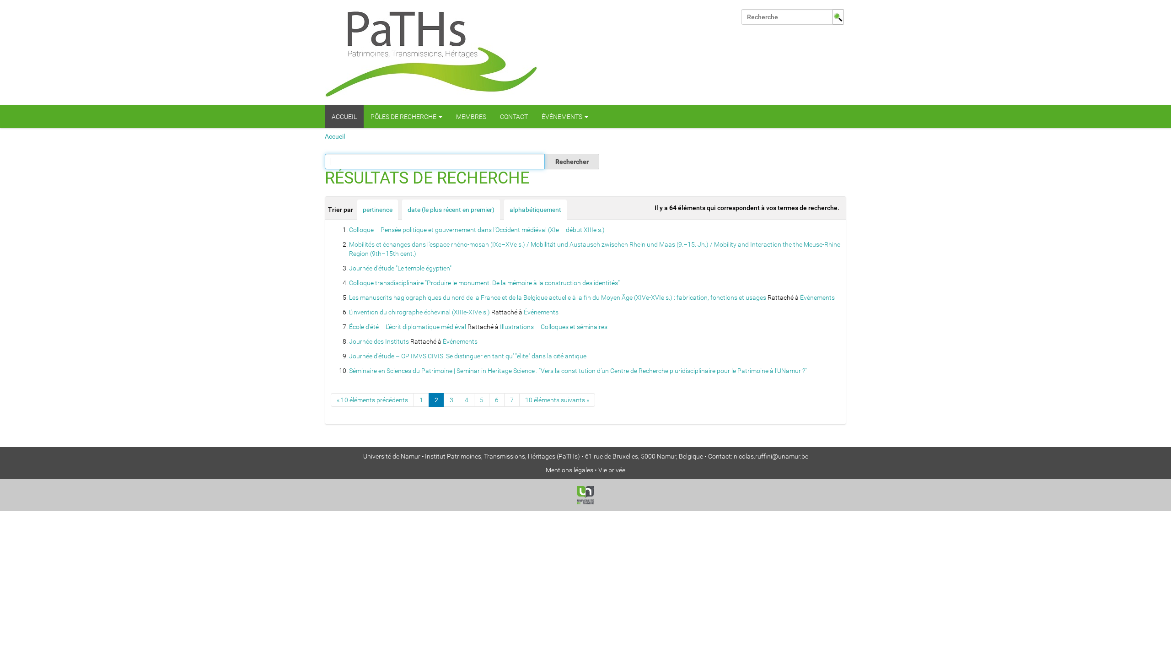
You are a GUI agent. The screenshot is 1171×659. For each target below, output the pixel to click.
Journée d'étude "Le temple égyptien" (400, 268)
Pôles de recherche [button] (404, 116)
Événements (817, 297)
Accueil (344, 116)
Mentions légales (569, 470)
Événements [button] (563, 116)
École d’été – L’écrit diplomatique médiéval (407, 326)
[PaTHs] (431, 52)
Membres (471, 116)
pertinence (377, 209)
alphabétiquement (535, 209)
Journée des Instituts (379, 341)
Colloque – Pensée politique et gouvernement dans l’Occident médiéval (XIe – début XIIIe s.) (477, 229)
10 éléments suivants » (557, 400)
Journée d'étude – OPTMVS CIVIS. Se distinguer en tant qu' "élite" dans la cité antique (467, 356)
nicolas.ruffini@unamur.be (771, 456)
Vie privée (611, 470)
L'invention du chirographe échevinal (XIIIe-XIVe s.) (419, 312)
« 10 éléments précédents (372, 400)
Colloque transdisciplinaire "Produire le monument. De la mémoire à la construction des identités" (484, 282)
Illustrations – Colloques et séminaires (553, 326)
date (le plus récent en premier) (451, 209)
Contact (514, 116)
